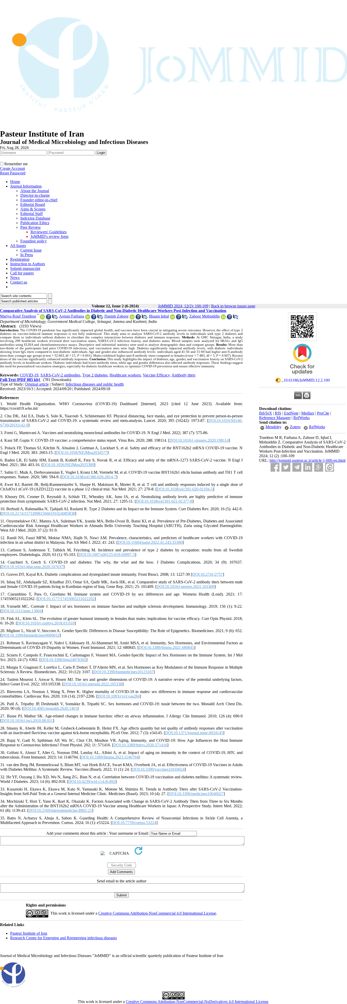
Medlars (307, 413)
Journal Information (26, 186)
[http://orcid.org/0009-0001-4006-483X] (42, 318)
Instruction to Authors (27, 264)
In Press (26, 255)
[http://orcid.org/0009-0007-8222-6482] (87, 318)
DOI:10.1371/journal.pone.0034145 (194, 733)
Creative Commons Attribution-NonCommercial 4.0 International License (157, 913)
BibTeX (265, 413)
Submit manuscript (25, 268)
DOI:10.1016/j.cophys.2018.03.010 (45, 623)
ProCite (323, 413)
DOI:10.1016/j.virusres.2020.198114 (199, 440)
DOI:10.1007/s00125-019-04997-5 (106, 554)
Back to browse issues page (233, 306)
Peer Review (30, 227)
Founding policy (33, 241)
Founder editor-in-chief (38, 200)
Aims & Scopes (32, 209)
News (15, 277)
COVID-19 (29, 375)
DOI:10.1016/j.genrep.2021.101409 (185, 586)
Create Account (12, 168)
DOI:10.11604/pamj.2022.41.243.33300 (150, 542)
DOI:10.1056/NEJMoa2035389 (68, 465)
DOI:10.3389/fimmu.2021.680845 (166, 647)
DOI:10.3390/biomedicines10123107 (123, 672)
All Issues (18, 245)
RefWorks (301, 418)
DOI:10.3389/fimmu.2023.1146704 (109, 757)
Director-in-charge (35, 195)
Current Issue (31, 250)
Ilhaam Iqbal (159, 316)
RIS (278, 413)
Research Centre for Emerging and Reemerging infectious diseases (63, 938)
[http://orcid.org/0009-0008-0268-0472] (132, 318)
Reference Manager (275, 418)
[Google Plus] (318, 467)
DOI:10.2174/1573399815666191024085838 (38, 513)
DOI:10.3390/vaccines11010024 (158, 769)
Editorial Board (32, 204)
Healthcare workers (125, 375)
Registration (19, 259)
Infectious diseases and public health (95, 384)
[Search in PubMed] (54, 318)
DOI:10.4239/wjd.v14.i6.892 (91, 781)
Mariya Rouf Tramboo (18, 316)
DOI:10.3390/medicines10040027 (196, 794)
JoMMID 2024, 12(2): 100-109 (183, 306)
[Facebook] (275, 467)
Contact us (18, 282)
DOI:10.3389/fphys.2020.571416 (140, 745)
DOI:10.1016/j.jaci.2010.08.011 (27, 720)
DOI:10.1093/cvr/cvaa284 (119, 696)
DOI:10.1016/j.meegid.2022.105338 (93, 684)
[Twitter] (285, 467)
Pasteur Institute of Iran (28, 933)
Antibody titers (183, 375)
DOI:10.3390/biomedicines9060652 (30, 635)
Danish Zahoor (116, 316)
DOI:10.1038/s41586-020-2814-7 (89, 477)
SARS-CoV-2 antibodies (60, 375)
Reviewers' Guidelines (48, 232)
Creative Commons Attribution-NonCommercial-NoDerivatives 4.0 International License (197, 1001)
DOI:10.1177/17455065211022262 (66, 599)
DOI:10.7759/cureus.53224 (134, 822)
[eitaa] (329, 467)
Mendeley (273, 427)
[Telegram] (296, 467)
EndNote (291, 413)
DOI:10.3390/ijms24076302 (63, 659)
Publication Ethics (34, 223)
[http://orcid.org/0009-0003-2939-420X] (223, 318)
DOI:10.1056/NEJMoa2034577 (81, 452)
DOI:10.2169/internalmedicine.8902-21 (60, 810)
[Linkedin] (307, 467)
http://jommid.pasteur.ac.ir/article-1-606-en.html (307, 460)
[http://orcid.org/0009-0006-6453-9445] (172, 318)
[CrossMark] (302, 376)
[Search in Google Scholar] (48, 318)
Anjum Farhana (71, 316)
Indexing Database (35, 218)
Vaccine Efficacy (156, 375)
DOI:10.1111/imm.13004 (22, 611)
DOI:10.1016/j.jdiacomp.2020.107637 (32, 567)
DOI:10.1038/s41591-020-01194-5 (185, 489)
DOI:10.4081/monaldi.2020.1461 (50, 708)
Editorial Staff (31, 213)
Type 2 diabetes (94, 375)
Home (15, 181)
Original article (37, 384)
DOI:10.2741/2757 (207, 574)
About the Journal (34, 191)
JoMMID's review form (49, 236)
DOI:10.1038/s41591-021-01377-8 (164, 501)
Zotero (295, 427)
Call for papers (22, 273)
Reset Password (12, 173)
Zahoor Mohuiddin (204, 316)
